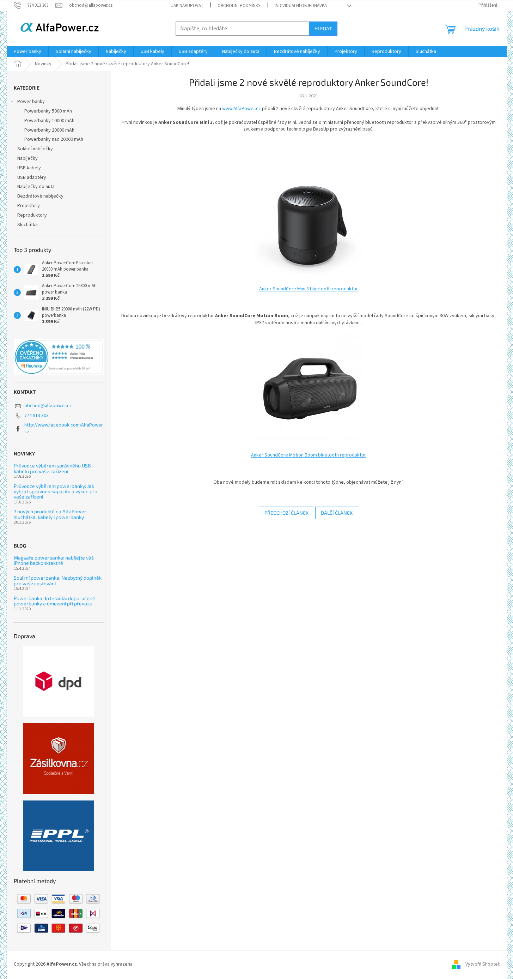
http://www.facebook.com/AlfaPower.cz (64, 428)
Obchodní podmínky (239, 5)
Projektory (28, 205)
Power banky (31, 101)
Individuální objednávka (301, 5)
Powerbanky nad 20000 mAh (53, 139)
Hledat (323, 28)
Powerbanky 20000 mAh (49, 130)
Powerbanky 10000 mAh (49, 120)
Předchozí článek (286, 513)
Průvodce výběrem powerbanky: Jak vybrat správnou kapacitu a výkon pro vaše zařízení (55, 491)
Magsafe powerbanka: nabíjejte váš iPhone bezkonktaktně (54, 560)
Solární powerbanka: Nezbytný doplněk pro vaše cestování (58, 580)
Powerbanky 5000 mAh (48, 111)
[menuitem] (27, 51)
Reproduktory (32, 215)
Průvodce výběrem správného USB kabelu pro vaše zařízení (52, 468)
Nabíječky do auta (36, 186)
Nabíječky (27, 158)
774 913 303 (36, 415)
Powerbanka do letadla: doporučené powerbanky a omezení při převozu (54, 601)
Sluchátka (27, 224)
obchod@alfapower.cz (48, 405)
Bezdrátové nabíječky (40, 196)
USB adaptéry (31, 177)
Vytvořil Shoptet (482, 964)
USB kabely (29, 167)
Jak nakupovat (187, 5)
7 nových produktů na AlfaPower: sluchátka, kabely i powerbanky (50, 514)
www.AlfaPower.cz (242, 108)
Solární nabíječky (35, 148)
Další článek (337, 513)
